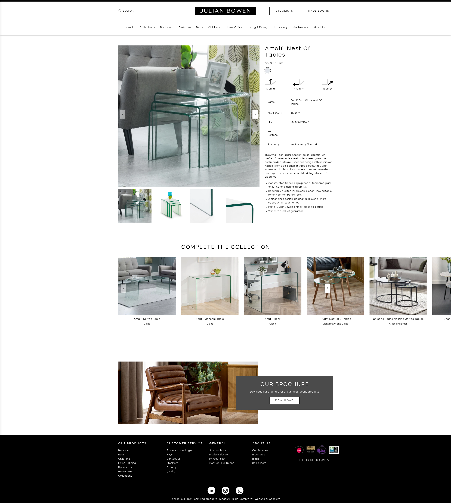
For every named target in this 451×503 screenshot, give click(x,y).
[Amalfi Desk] (272, 286)
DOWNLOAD (284, 400)
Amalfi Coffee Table (147, 319)
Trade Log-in (317, 11)
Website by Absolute (267, 499)
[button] (122, 114)
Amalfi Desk (273, 319)
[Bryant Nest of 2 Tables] (335, 286)
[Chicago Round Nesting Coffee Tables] (398, 286)
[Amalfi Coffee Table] (147, 286)
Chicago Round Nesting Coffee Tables (398, 319)
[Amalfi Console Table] (210, 286)
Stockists (284, 11)
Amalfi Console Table (210, 319)
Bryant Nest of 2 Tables (335, 319)
